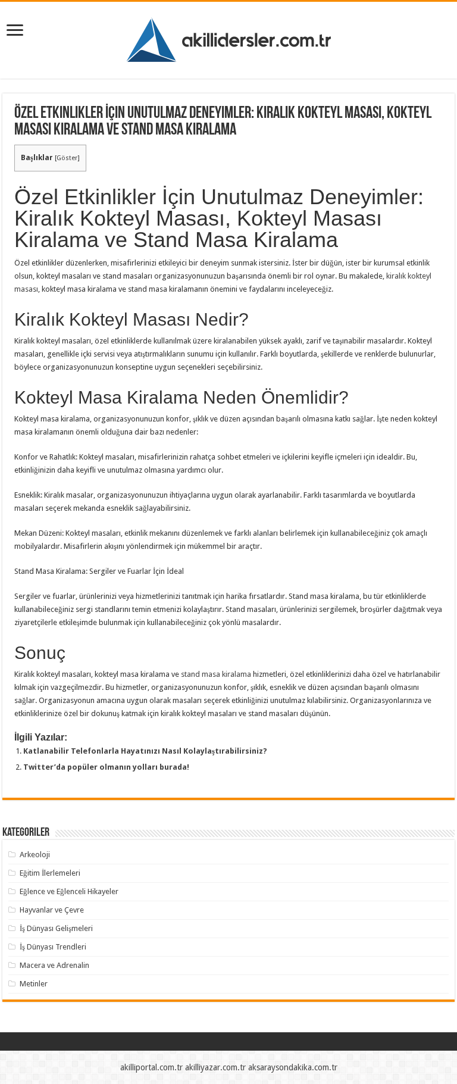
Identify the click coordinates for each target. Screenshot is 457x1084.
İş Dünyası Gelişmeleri (56, 928)
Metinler (34, 983)
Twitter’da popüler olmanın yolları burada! (106, 767)
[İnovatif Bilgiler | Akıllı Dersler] (228, 38)
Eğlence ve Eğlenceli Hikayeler (69, 891)
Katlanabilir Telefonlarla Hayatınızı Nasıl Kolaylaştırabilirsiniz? (145, 750)
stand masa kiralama (216, 674)
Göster (67, 158)
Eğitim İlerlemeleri (50, 873)
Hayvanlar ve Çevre (52, 909)
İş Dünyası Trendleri (53, 946)
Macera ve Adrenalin (54, 965)
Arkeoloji (35, 854)
